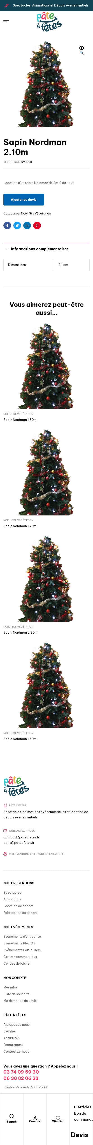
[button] (81, 51)
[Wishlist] (58, 1118)
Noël (24, 213)
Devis (79, 1135)
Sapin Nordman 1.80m (20, 420)
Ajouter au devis (24, 200)
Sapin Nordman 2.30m (20, 632)
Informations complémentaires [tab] (40, 249)
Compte (35, 1121)
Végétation (43, 213)
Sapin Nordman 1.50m (20, 739)
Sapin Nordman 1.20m (20, 526)
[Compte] (35, 1118)
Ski (31, 213)
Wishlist (58, 1121)
